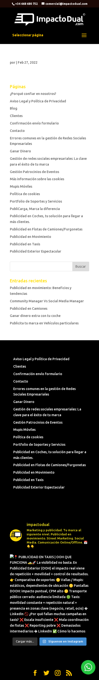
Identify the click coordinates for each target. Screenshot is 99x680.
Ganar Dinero (20, 151)
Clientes (16, 116)
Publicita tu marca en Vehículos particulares (44, 323)
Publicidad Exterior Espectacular (35, 251)
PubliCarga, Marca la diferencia (35, 209)
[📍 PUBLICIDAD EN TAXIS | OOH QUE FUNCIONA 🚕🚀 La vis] (49, 594)
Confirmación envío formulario (34, 123)
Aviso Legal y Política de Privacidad (38, 101)
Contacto (17, 131)
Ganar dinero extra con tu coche (35, 316)
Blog (13, 108)
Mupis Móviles (21, 186)
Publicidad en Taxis (25, 244)
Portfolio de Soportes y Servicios (36, 201)
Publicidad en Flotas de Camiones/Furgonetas (46, 229)
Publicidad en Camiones (28, 308)
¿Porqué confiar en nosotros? (33, 94)
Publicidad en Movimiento (30, 237)
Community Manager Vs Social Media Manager (47, 301)
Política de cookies (25, 194)
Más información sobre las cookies (37, 179)
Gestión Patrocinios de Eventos (34, 172)
